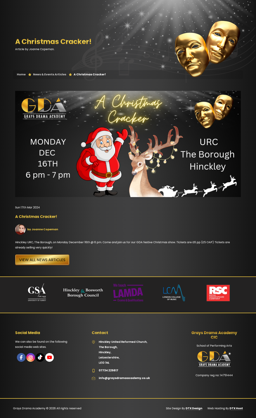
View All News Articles (42, 260)
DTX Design (194, 408)
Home (21, 74)
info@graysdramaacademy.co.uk (124, 378)
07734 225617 (108, 370)
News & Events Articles (49, 74)
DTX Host (236, 408)
